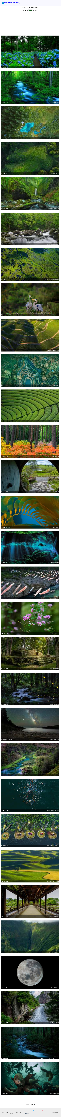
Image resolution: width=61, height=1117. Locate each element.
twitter (35, 1111)
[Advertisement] (30, 23)
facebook (27, 1111)
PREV (28, 1105)
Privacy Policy (11, 1112)
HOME (3, 1112)
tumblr (27, 1113)
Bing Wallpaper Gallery (12, 2)
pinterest (44, 1111)
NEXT (33, 1105)
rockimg (56, 1112)
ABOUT (7, 1112)
